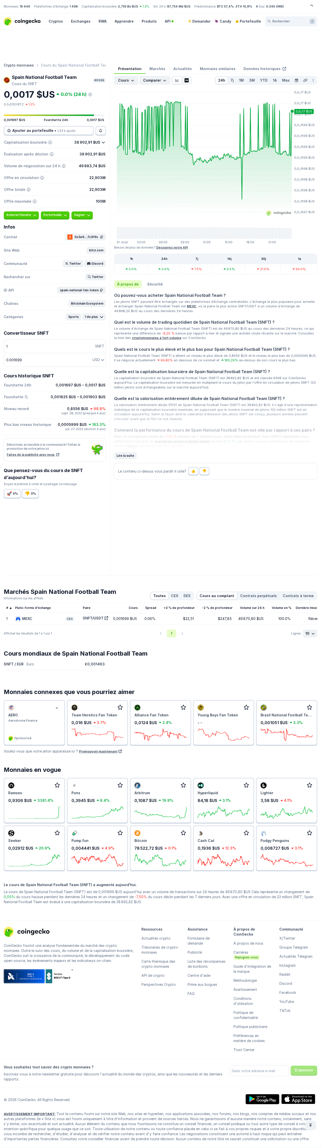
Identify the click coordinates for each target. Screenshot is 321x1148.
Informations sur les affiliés (23, 598)
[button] (96, 250)
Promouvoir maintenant (98, 751)
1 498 (73, 6)
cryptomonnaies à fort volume (156, 338)
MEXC (191, 306)
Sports (132, 446)
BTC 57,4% (225, 6)
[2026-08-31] (296, 80)
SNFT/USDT (93, 618)
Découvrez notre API (172, 247)
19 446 (25, 6)
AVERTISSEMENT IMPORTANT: (29, 1114)
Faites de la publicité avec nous (31, 454)
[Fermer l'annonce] (56, 708)
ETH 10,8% (244, 6)
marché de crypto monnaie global (182, 441)
